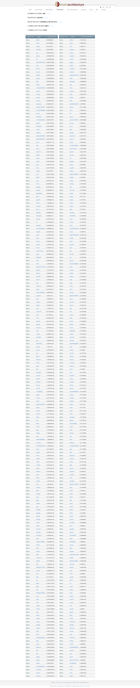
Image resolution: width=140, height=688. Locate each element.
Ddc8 (37, 235)
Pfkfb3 (38, 545)
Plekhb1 (38, 519)
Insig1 (38, 622)
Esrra (37, 142)
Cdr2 (37, 599)
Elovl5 (38, 660)
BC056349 (39, 193)
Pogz (37, 238)
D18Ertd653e (73, 423)
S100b (38, 481)
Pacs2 (38, 385)
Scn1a (38, 113)
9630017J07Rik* (40, 107)
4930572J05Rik (40, 542)
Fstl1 (37, 602)
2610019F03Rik (40, 292)
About (91, 9)
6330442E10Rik (40, 62)
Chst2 (37, 129)
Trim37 (38, 388)
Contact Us (87, 686)
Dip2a (37, 407)
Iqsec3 (38, 606)
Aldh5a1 (38, 382)
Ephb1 (38, 356)
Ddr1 (37, 331)
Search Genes (38, 9)
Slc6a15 (38, 359)
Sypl (37, 577)
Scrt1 (37, 174)
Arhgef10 (38, 372)
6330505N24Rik (40, 439)
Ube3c (38, 123)
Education (83, 9)
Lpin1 (37, 180)
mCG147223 (39, 251)
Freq (37, 436)
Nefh (37, 554)
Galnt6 (38, 305)
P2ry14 (38, 101)
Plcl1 (37, 260)
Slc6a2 (72, 433)
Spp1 (37, 586)
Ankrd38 (38, 337)
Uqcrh (37, 417)
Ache (37, 449)
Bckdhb (38, 510)
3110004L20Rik (40, 120)
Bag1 (37, 500)
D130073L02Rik (40, 637)
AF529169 (39, 343)
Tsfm (37, 318)
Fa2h (37, 315)
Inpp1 (71, 407)
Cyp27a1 (38, 296)
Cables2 (38, 225)
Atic (37, 420)
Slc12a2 (38, 443)
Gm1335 (38, 669)
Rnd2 (37, 423)
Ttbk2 (37, 462)
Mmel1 (38, 69)
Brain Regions (49, 9)
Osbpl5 (38, 232)
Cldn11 (38, 280)
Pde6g (38, 433)
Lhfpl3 (38, 85)
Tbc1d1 (38, 398)
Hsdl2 (37, 526)
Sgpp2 (38, 324)
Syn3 (37, 475)
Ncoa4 (38, 350)
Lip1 (37, 53)
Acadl (37, 203)
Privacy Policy (53, 686)
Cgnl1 (37, 644)
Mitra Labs (76, 682)
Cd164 (38, 551)
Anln (37, 574)
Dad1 (37, 196)
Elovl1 (38, 363)
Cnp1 (37, 497)
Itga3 (37, 366)
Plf (37, 59)
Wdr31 (38, 177)
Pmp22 (38, 465)
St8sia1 (38, 471)
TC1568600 (39, 391)
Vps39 (38, 628)
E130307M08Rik (40, 110)
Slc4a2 (38, 219)
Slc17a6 (38, 152)
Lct (70, 158)
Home (30, 9)
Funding (103, 9)
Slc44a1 (38, 276)
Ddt (37, 369)
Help (97, 9)
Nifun (37, 548)
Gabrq (71, 324)
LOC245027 (73, 535)
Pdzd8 (38, 347)
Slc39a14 (38, 535)
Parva (37, 248)
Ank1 (37, 596)
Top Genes (60, 9)
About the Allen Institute (78, 686)
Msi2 (37, 490)
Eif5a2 (38, 411)
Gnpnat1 (72, 337)
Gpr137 (38, 414)
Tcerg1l (72, 184)
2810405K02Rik (40, 228)
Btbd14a (38, 647)
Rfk (37, 650)
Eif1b (37, 634)
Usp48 (38, 458)
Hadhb (38, 561)
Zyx (37, 353)
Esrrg (37, 43)
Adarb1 (38, 270)
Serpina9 (38, 104)
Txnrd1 (38, 673)
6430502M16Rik (40, 139)
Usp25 (38, 503)
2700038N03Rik (40, 666)
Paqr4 (37, 468)
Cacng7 (38, 94)
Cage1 (38, 395)
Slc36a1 (38, 206)
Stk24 (37, 40)
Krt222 (38, 302)
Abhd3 (38, 618)
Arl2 (37, 340)
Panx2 (38, 241)
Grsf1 (37, 209)
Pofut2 (38, 273)
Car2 (37, 538)
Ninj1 (71, 439)
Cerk (37, 308)
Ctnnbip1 (38, 49)
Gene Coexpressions (72, 9)
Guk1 (37, 264)
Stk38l (38, 75)
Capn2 (38, 657)
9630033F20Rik (40, 136)
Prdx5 (37, 478)
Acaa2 (71, 631)
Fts (37, 580)
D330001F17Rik (40, 567)
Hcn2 (37, 168)
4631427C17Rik (40, 267)
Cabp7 (38, 56)
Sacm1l (38, 72)
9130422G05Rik (40, 88)
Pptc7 (37, 401)
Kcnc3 (38, 522)
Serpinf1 (38, 132)
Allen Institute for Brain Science (65, 682)
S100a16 (38, 558)
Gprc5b (38, 494)
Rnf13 (37, 455)
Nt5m (37, 583)
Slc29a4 (72, 481)
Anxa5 (38, 570)
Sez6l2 (38, 516)
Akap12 (38, 676)
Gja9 (37, 164)
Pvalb (37, 427)
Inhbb (37, 615)
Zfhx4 (71, 580)
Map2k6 (38, 212)
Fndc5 (38, 609)
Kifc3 (37, 149)
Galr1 (71, 526)
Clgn (37, 631)
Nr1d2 (37, 161)
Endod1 (38, 487)
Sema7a (38, 327)
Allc (37, 590)
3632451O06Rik (40, 593)
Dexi (37, 654)
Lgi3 (37, 612)
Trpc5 (37, 289)
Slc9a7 (38, 379)
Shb (37, 564)
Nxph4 (38, 244)
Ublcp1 (38, 663)
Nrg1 (37, 641)
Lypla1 (38, 158)
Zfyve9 (38, 321)
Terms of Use (61, 686)
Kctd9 (37, 91)
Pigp (37, 430)
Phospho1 (39, 216)
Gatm (37, 254)
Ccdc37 (38, 375)
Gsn (37, 283)
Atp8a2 (38, 625)
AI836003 (38, 126)
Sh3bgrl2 (38, 257)
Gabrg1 (38, 78)
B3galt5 (38, 187)
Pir (37, 222)
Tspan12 (38, 286)
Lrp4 (37, 299)
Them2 (38, 334)
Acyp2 (38, 46)
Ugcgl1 (38, 452)
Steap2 (38, 190)
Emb (37, 484)
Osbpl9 (38, 513)
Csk (37, 145)
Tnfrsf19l (38, 311)
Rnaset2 (72, 471)
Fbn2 (37, 65)
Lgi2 (37, 506)
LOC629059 (73, 663)
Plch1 (37, 184)
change (48, 13)
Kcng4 (38, 97)
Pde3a (38, 155)
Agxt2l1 (38, 200)
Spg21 (71, 612)
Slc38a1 (38, 532)
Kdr (71, 606)
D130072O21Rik (40, 446)
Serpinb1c (39, 117)
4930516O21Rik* (40, 404)
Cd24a (38, 171)
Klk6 (37, 81)
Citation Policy (68, 686)
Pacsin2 (38, 529)
